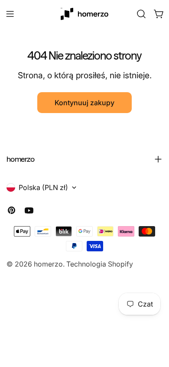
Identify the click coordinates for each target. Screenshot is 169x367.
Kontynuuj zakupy (84, 102)
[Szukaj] (141, 14)
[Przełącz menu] (10, 14)
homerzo (48, 264)
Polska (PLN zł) (43, 187)
